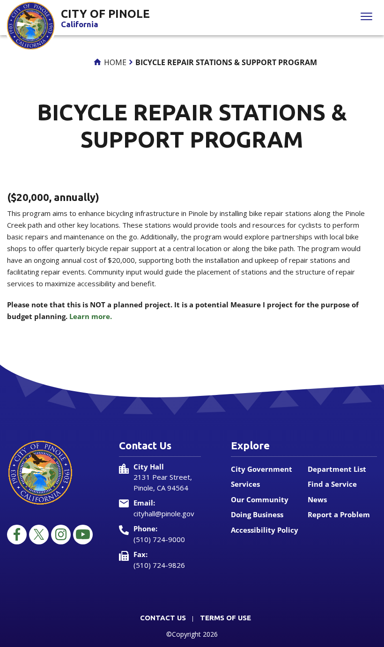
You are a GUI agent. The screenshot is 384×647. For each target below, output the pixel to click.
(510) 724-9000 (159, 539)
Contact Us (163, 618)
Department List (337, 469)
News (317, 499)
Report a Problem (339, 514)
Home (114, 62)
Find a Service (332, 484)
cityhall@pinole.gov (163, 513)
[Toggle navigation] (366, 17)
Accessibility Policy (264, 530)
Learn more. (90, 316)
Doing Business (257, 514)
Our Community (259, 499)
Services (245, 484)
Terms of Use (225, 618)
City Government (261, 469)
